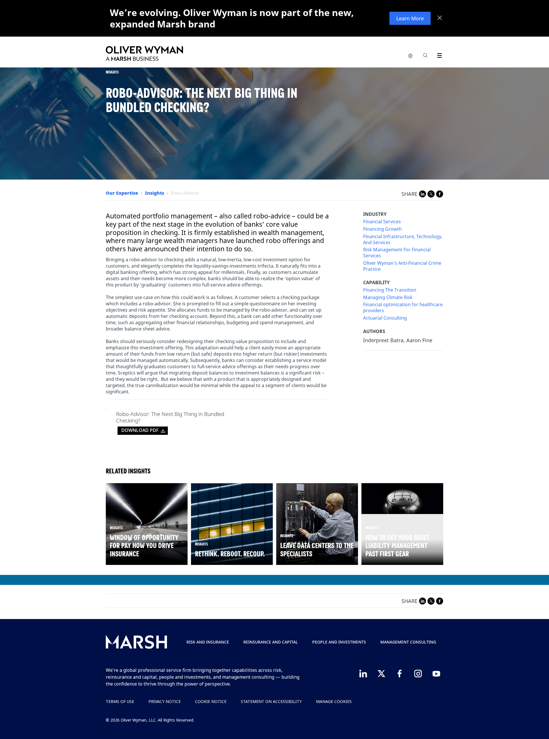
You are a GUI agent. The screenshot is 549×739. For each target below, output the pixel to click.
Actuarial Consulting (385, 318)
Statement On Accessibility (271, 701)
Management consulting (408, 642)
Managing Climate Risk (388, 297)
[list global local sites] (410, 56)
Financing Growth (382, 229)
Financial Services (382, 222)
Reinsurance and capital (270, 642)
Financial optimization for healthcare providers (403, 308)
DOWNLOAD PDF (139, 430)
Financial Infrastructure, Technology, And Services (402, 240)
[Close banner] (440, 18)
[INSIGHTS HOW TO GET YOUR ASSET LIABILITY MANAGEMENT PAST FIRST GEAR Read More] (402, 498)
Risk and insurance (207, 642)
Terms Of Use (120, 701)
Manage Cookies (334, 701)
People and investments (339, 642)
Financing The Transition (389, 290)
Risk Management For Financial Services (397, 253)
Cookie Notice (210, 701)
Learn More (410, 18)
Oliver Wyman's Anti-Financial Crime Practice (402, 266)
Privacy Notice (164, 701)
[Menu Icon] (438, 54)
